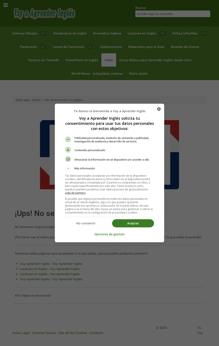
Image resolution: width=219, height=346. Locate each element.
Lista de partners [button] (75, 193)
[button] (109, 169)
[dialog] (109, 173)
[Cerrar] (159, 109)
